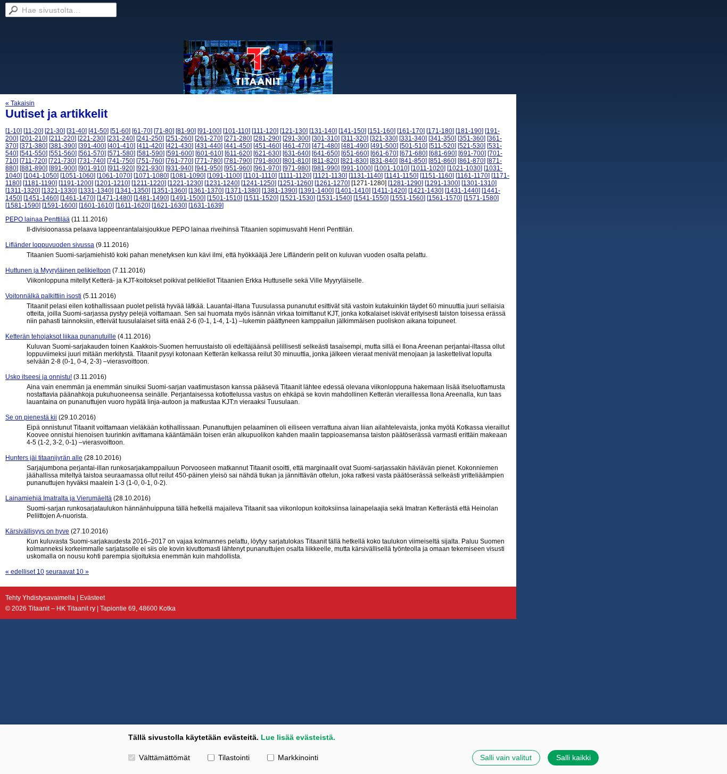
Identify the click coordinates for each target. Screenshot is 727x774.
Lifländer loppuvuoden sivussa (49, 245)
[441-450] (238, 146)
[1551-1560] (407, 198)
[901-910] (92, 168)
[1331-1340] (95, 190)
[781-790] (238, 160)
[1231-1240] (221, 183)
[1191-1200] (76, 183)
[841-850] (413, 160)
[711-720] (33, 160)
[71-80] (164, 131)
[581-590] (150, 153)
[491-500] (384, 146)
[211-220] (62, 138)
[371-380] (33, 146)
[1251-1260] (295, 183)
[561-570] (92, 153)
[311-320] (354, 138)
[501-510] (413, 146)
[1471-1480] (114, 198)
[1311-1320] (22, 190)
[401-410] (121, 146)
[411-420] (150, 146)
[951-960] (238, 168)
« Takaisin (20, 103)
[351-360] (471, 138)
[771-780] (208, 160)
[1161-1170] (473, 175)
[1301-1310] (479, 183)
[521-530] (471, 146)
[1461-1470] (77, 198)
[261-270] (208, 138)
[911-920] (121, 168)
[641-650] (326, 153)
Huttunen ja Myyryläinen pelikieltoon (58, 270)
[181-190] (469, 131)
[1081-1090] (187, 175)
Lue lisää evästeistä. (298, 737)
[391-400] (92, 146)
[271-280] (238, 138)
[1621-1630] (169, 205)
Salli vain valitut (506, 757)
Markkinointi (298, 757)
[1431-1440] (462, 190)
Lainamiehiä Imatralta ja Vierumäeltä (58, 498)
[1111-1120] (294, 175)
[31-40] (77, 131)
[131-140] (323, 131)
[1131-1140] (366, 175)
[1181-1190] (40, 183)
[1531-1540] (334, 198)
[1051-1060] (77, 175)
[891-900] (63, 168)
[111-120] (265, 131)
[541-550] (33, 153)
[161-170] (411, 131)
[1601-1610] (96, 205)
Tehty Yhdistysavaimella (40, 598)
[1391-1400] (316, 190)
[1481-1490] (151, 198)
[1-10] (13, 131)
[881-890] (33, 168)
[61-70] (142, 131)
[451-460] (267, 146)
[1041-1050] (41, 175)
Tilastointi (234, 757)
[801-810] (296, 160)
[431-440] (208, 146)
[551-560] (63, 153)
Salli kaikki (573, 757)
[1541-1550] (371, 198)
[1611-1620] (132, 205)
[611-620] (238, 153)
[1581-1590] (22, 205)
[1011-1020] (428, 168)
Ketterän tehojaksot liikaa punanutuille (60, 336)
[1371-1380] (242, 190)
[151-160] (381, 131)
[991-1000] (357, 168)
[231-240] (121, 138)
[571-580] (121, 153)
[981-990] (326, 168)
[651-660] (355, 153)
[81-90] (186, 131)
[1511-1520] (261, 198)
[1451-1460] (41, 198)
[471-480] (326, 146)
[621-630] (267, 153)
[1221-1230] (185, 183)
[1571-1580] (481, 198)
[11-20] (33, 131)
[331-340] (413, 138)
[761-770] (179, 160)
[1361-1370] (206, 190)
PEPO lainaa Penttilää (37, 219)
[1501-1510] (224, 198)
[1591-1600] (59, 205)
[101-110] (236, 131)
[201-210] (33, 138)
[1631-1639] (206, 205)
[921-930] (150, 168)
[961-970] (267, 168)
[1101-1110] (260, 175)
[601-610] (209, 153)
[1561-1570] (444, 198)
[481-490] (355, 146)
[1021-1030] (464, 168)
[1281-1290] (405, 183)
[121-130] (294, 131)
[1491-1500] (187, 198)
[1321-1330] (59, 190)
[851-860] (442, 160)
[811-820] (325, 160)
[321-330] (384, 138)
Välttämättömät (164, 757)
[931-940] (179, 168)
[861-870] (471, 160)
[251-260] (179, 138)
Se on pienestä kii (31, 417)
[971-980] (296, 168)
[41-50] (98, 131)
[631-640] (296, 153)
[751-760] (150, 160)
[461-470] (296, 146)
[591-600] (180, 153)
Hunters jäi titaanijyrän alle (43, 458)
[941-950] (208, 168)
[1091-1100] (224, 175)
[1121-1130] (330, 175)
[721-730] (62, 160)
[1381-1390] (279, 190)
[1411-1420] (389, 190)
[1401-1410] (352, 190)
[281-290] (267, 138)
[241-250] (150, 138)
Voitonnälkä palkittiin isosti (43, 296)
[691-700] (472, 153)
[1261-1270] (332, 183)
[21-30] (55, 131)
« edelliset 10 (24, 571)
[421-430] (179, 146)
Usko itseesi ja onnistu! (38, 377)
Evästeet (92, 598)
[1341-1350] (132, 190)
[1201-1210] (112, 183)
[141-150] (352, 131)
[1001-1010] (391, 168)
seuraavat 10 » (67, 571)
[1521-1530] (297, 198)
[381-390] (63, 146)
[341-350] (442, 138)
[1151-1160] (437, 175)
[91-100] (209, 131)
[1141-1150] (401, 175)
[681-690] (443, 153)
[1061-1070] (114, 175)
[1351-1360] (169, 190)
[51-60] (120, 131)
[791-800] (267, 160)
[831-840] (384, 160)
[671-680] (413, 153)
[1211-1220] (148, 183)
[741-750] (121, 160)
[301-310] (326, 138)
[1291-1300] (442, 183)
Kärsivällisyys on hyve (37, 531)
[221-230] (91, 138)
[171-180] (440, 131)
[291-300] (296, 138)
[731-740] (91, 160)
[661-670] (384, 153)
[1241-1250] (258, 183)
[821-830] (354, 160)
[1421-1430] (425, 190)
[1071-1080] (151, 175)
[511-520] (442, 146)
